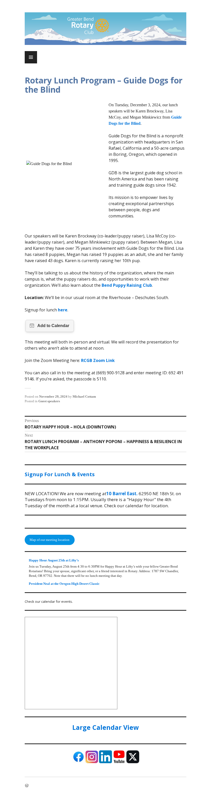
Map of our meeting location (49, 540)
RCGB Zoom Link (98, 360)
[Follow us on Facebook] (78, 762)
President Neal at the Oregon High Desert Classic (64, 584)
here (62, 310)
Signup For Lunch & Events (60, 474)
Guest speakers (49, 401)
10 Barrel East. (122, 493)
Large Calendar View (105, 727)
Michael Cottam (84, 396)
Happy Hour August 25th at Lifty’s (54, 560)
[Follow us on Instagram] (91, 762)
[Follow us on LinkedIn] (105, 762)
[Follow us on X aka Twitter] (132, 762)
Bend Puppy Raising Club (127, 285)
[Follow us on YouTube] (119, 762)
